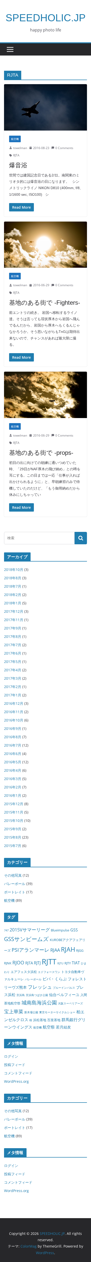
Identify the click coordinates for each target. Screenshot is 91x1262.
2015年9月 (12, 828)
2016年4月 (12, 770)
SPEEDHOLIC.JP (46, 17)
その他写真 (13, 875)
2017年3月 (12, 678)
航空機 (15, 139)
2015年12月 (13, 803)
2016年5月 (12, 762)
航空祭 (49, 1027)
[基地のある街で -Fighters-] (45, 245)
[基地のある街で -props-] (45, 395)
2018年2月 (12, 594)
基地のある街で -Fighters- (44, 302)
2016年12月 (13, 703)
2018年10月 (13, 569)
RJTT (49, 962)
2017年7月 (12, 644)
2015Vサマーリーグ (30, 930)
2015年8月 (12, 837)
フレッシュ (40, 986)
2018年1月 (12, 603)
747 (6, 930)
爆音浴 (18, 165)
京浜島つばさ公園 (37, 995)
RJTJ (37, 963)
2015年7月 (12, 845)
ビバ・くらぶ (54, 979)
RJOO (18, 962)
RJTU (60, 963)
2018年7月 (12, 586)
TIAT (76, 963)
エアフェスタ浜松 (24, 971)
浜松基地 (39, 1020)
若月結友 (63, 1027)
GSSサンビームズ (26, 939)
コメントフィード (18, 1073)
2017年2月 (12, 686)
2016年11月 (13, 711)
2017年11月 (13, 619)
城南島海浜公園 (39, 1002)
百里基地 (53, 1020)
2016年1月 (12, 795)
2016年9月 (12, 728)
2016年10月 (13, 720)
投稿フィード (14, 1064)
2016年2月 (12, 787)
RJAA (55, 950)
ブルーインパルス (64, 987)
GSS (74, 930)
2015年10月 (13, 820)
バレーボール (14, 883)
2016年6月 (12, 753)
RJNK (7, 963)
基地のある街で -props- (41, 452)
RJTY (67, 963)
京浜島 (20, 995)
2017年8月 (12, 636)
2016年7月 (12, 745)
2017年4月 (12, 670)
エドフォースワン (49, 972)
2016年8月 (12, 736)
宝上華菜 (13, 1011)
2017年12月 (13, 611)
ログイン (11, 1056)
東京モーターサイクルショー (57, 1012)
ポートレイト (14, 892)
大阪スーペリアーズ (70, 1003)
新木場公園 (31, 1012)
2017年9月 (12, 628)
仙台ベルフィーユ (64, 994)
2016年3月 (12, 778)
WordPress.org (16, 1081)
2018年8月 (12, 577)
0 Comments (64, 148)
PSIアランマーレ (30, 949)
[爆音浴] (45, 107)
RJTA (16, 155)
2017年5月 (12, 661)
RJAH (68, 949)
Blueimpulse (60, 930)
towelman (20, 148)
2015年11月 (13, 812)
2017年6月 (12, 653)
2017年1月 (12, 695)
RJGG (79, 950)
